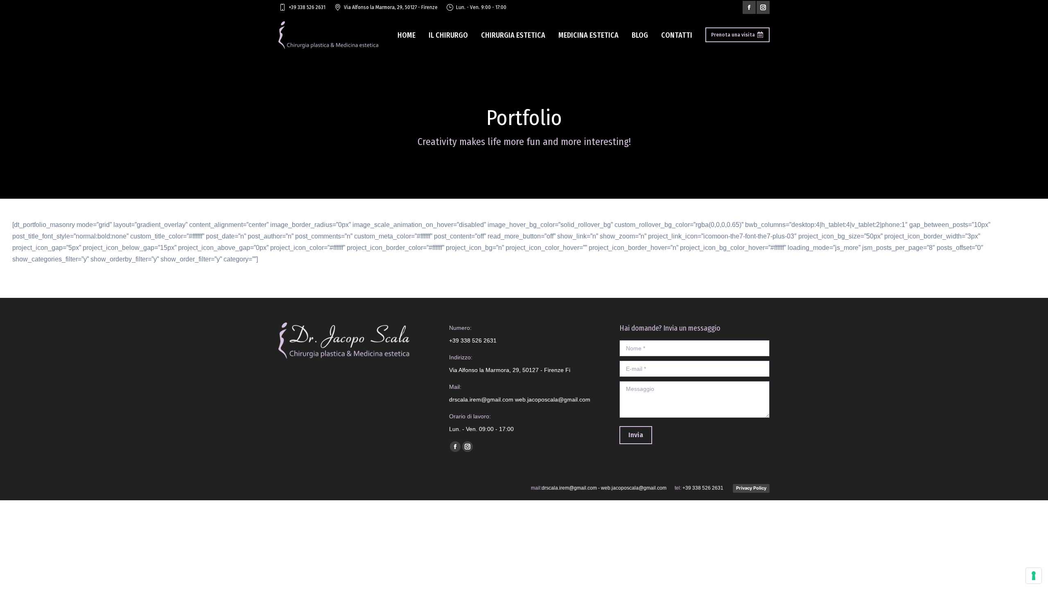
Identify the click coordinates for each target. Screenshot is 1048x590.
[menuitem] (406, 35)
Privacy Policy (751, 488)
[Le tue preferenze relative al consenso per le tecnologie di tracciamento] (1033, 575)
